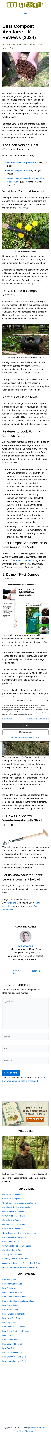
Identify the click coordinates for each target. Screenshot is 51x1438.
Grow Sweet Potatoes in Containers (17, 1246)
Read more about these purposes (38, 718)
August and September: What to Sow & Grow (21, 1263)
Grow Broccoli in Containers (14, 1212)
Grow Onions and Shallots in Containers (19, 1233)
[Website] (25, 1061)
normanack (10, 903)
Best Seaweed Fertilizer (12, 1344)
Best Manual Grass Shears (13, 1327)
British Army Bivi (9, 1280)
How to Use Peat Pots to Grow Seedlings (19, 1267)
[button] (47, 700)
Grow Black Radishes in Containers (17, 1207)
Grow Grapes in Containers (13, 1224)
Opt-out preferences (17, 737)
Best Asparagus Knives (12, 1284)
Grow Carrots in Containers (13, 1216)
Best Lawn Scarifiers (11, 1318)
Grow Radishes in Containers (14, 1250)
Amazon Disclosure (24, 560)
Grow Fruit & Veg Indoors (12, 1194)
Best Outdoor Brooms (11, 1340)
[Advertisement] (25, 1391)
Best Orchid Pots (9, 1335)
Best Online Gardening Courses (15, 1331)
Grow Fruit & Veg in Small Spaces (16, 1199)
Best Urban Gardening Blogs (14, 1357)
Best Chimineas (9, 1288)
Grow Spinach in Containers (14, 1237)
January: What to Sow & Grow (15, 1254)
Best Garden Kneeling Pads (14, 1297)
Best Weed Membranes (12, 1353)
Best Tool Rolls (8, 1348)
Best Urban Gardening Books (14, 1361)
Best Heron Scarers (10, 1310)
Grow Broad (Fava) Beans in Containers (19, 1203)
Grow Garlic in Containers (13, 1220)
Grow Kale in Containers (12, 1229)
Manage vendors (7, 718)
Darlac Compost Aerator (18, 170)
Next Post (38, 971)
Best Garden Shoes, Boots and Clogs (18, 1301)
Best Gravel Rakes (10, 1305)
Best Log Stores (9, 1322)
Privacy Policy (29, 737)
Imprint (37, 737)
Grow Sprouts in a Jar (11, 1242)
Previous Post (14, 971)
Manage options (25, 732)
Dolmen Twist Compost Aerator (23, 162)
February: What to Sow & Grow (15, 1259)
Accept (25, 725)
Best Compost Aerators (12, 1292)
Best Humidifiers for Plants (13, 1314)
